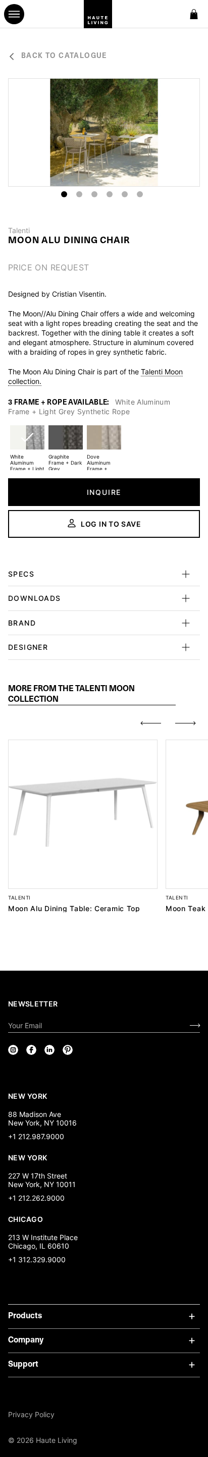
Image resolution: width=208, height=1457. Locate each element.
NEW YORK (28, 1096)
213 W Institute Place (43, 1237)
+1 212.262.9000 (36, 1198)
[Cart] (194, 14)
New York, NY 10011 (42, 1184)
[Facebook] (31, 1050)
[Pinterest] (68, 1050)
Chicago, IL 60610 (38, 1246)
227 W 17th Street (37, 1175)
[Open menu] (14, 14)
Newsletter (33, 1003)
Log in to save (111, 524)
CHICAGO (25, 1219)
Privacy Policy (31, 1414)
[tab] (92, 694)
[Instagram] (13, 1050)
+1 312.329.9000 (37, 1259)
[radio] (27, 443)
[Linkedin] (49, 1050)
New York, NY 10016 (42, 1122)
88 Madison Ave (34, 1114)
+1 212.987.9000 (36, 1136)
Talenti (19, 230)
